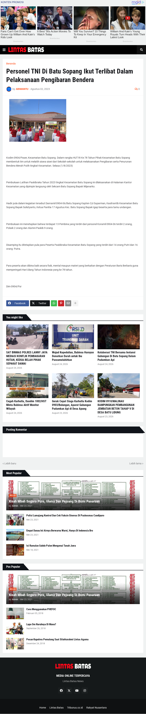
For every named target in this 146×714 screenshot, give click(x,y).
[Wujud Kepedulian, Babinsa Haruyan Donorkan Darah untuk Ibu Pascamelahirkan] (73, 336)
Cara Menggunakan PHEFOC (41, 609)
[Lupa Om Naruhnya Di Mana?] (15, 628)
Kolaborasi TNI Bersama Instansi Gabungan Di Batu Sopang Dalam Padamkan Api (117, 356)
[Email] (68, 303)
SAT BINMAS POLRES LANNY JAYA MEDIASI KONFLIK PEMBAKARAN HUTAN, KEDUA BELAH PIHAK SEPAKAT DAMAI (27, 358)
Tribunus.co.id (75, 707)
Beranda (11, 63)
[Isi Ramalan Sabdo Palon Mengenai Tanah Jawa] (15, 550)
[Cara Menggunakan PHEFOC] (15, 613)
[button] (4, 49)
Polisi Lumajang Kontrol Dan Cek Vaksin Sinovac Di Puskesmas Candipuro (65, 515)
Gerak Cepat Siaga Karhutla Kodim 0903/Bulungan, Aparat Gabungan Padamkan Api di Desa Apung (72, 405)
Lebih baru (10, 463)
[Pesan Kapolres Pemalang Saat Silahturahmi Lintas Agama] (15, 643)
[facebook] (61, 691)
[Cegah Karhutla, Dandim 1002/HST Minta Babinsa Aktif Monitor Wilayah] (27, 385)
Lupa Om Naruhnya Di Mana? (41, 624)
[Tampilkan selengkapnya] (75, 303)
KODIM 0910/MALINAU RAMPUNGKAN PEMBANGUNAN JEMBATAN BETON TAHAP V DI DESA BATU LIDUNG (116, 407)
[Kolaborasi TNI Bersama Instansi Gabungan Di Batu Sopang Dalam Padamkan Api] (119, 336)
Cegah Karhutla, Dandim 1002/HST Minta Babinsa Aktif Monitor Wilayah (26, 405)
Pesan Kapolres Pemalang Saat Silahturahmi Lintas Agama (57, 639)
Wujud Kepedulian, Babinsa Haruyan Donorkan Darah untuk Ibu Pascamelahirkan (73, 356)
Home (42, 707)
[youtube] (77, 691)
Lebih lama (135, 463)
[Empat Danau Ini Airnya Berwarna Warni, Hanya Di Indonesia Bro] (15, 535)
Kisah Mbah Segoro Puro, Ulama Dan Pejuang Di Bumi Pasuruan (54, 501)
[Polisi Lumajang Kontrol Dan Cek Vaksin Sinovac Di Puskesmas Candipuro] (15, 519)
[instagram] (85, 691)
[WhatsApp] (54, 303)
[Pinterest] (61, 303)
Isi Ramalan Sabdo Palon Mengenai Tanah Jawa (51, 545)
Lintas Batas (56, 707)
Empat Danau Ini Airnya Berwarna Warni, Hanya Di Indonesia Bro (59, 530)
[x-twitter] (69, 691)
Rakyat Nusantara (96, 707)
